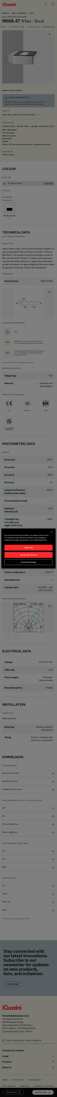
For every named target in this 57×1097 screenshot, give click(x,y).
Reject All (28, 547)
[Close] (52, 532)
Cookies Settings (28, 562)
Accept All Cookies (28, 555)
